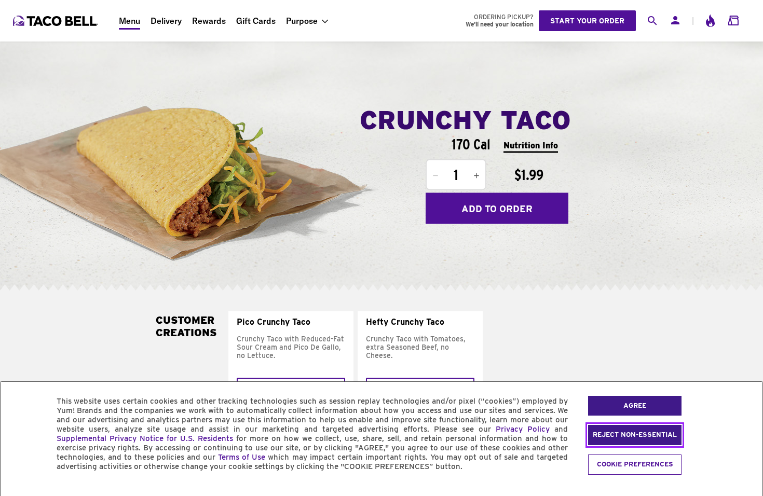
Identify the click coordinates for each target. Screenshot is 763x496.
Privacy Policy (523, 429)
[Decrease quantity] (435, 175)
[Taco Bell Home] (56, 21)
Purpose (302, 21)
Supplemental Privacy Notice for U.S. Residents (145, 438)
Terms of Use (241, 457)
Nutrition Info (530, 145)
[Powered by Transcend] (17, 490)
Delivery (166, 21)
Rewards (209, 21)
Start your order (587, 21)
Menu (129, 21)
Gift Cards (256, 21)
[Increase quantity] (476, 175)
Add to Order (497, 208)
